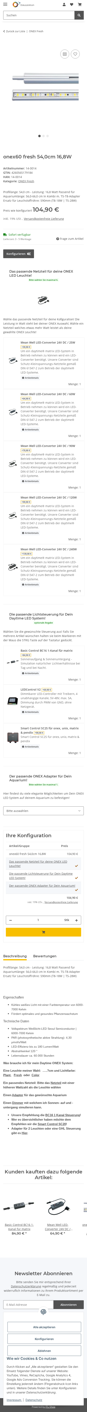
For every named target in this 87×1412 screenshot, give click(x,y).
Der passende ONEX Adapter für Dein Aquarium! (42, 886)
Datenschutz (33, 1400)
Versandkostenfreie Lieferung (44, 219)
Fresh (18, 1075)
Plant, (7, 1075)
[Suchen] (79, 15)
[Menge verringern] (10, 920)
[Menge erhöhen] (76, 920)
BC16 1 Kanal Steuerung (62, 1115)
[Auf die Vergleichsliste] (64, 54)
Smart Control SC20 (52, 1124)
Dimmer (17, 1103)
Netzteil (56, 1083)
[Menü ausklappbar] (5, 2)
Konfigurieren (44, 1339)
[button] (64, 4)
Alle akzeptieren (44, 1327)
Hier (24, 1133)
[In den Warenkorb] (6, 44)
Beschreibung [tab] (15, 956)
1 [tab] (39, 136)
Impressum (14, 1400)
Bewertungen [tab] (44, 956)
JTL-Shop (50, 1407)
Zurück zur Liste (15, 31)
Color (35, 1075)
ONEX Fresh (26, 181)
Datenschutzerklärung (26, 1286)
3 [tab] (47, 136)
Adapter (17, 1095)
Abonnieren (68, 1305)
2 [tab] (43, 136)
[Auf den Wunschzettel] (75, 54)
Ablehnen (44, 1350)
